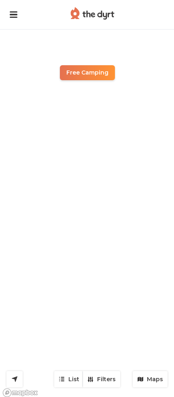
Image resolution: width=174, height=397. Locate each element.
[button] (13, 14)
